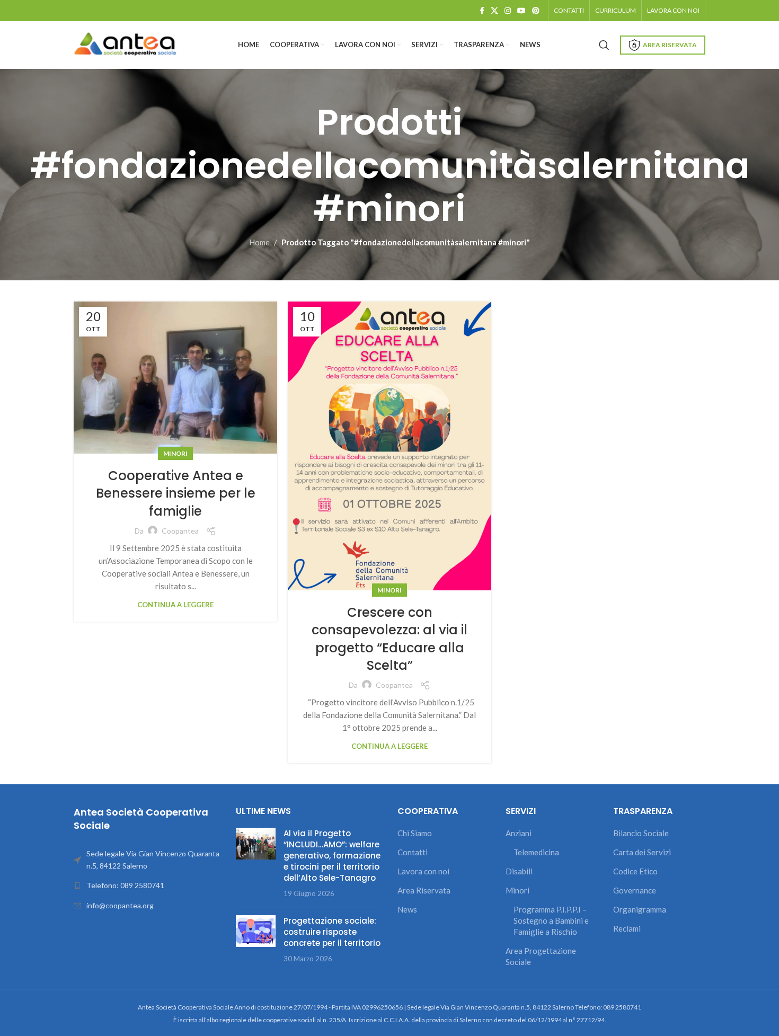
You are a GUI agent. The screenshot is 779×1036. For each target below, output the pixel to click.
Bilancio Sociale (641, 833)
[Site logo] (127, 44)
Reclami (627, 928)
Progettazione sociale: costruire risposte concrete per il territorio (332, 932)
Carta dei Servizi (642, 852)
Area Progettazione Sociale (541, 956)
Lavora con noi (423, 871)
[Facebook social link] (482, 11)
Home (259, 242)
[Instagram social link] (507, 11)
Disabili (519, 871)
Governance (634, 890)
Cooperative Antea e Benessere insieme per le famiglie (175, 493)
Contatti (412, 852)
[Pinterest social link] (536, 11)
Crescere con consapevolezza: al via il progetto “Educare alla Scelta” (389, 639)
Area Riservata (423, 890)
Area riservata (670, 45)
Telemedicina (536, 852)
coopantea (180, 530)
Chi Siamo (414, 833)
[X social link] (494, 11)
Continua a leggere (175, 604)
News (407, 909)
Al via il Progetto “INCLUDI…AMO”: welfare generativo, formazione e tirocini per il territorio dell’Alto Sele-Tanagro (332, 855)
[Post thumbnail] (256, 863)
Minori (175, 453)
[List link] (147, 885)
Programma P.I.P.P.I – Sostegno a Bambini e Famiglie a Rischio (551, 920)
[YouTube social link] (521, 11)
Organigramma (639, 909)
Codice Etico (635, 871)
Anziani (519, 833)
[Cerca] (604, 45)
